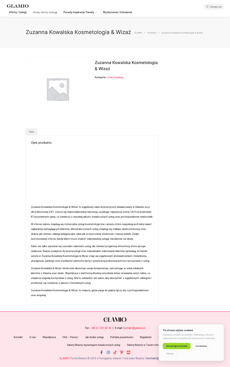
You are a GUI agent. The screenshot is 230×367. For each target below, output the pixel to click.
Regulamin (146, 337)
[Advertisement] (92, 175)
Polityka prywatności (121, 337)
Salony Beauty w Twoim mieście (145, 344)
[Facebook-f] (101, 352)
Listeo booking (115, 77)
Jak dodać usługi (94, 337)
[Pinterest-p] (122, 352)
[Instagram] (108, 352)
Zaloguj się (215, 6)
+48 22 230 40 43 (100, 328)
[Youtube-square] (128, 352)
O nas (32, 337)
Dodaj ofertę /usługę (45, 12)
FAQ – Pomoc (70, 337)
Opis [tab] (31, 131)
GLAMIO (65, 358)
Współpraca (49, 337)
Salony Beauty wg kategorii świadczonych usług (93, 344)
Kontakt (18, 337)
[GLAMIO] (17, 5)
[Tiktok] (115, 352)
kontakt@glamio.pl (134, 328)
